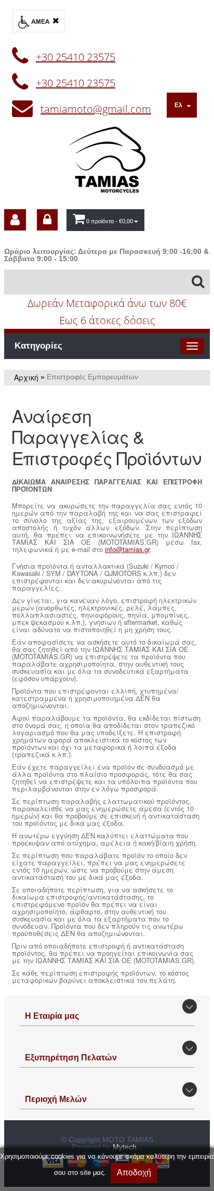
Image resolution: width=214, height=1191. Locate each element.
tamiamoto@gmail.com (96, 109)
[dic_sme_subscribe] (15, 219)
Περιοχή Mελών (56, 1099)
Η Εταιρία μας (52, 1015)
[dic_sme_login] (47, 219)
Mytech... (128, 1147)
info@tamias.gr (127, 549)
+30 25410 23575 (75, 57)
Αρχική (26, 377)
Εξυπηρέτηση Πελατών (71, 1057)
